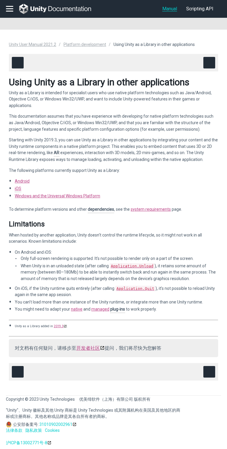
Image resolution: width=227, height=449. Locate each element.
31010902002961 (55, 424)
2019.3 (59, 326)
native (76, 309)
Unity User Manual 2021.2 (32, 44)
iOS (18, 188)
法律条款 (14, 430)
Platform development (85, 44)
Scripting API (199, 9)
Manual (169, 9)
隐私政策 (33, 430)
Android (22, 181)
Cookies (52, 430)
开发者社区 (88, 348)
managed (100, 309)
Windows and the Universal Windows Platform (57, 196)
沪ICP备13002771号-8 (26, 442)
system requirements (151, 209)
